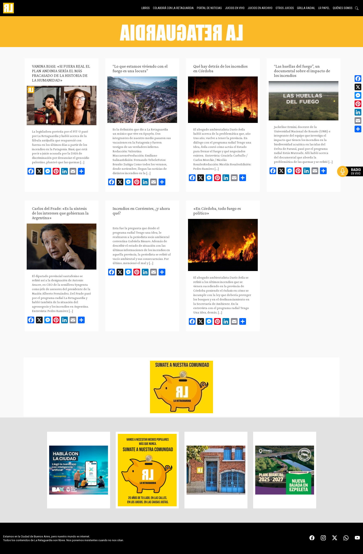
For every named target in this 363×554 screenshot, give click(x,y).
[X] (358, 87)
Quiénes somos (342, 8)
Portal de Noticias (209, 8)
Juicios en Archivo (260, 8)
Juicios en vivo (235, 8)
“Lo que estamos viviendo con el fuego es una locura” (140, 68)
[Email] (358, 120)
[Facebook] (358, 78)
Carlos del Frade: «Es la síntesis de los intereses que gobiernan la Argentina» (60, 213)
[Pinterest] (358, 104)
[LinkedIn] (358, 112)
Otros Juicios (285, 8)
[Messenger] (358, 95)
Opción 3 (351, 181)
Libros (145, 8)
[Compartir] (358, 129)
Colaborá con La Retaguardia (173, 8)
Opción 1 (351, 178)
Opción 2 (351, 180)
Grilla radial (306, 8)
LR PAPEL (324, 8)
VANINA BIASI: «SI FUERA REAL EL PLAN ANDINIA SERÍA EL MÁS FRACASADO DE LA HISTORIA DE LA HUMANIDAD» (61, 73)
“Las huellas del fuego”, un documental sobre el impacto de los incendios (302, 71)
